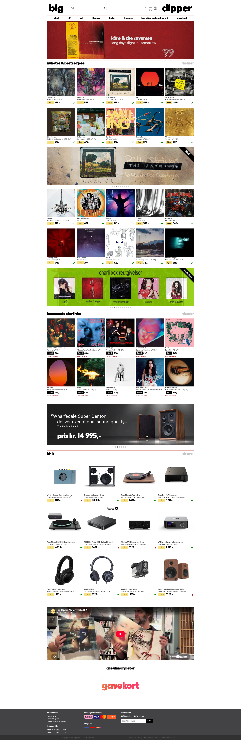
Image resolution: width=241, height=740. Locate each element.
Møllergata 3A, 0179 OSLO (58, 721)
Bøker (112, 18)
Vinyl (56, 18)
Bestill (50, 353)
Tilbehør (96, 18)
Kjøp (50, 102)
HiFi (69, 18)
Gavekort (182, 18)
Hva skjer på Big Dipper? (154, 18)
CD (81, 18)
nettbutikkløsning (148, 737)
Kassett (128, 18)
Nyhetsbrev (126, 712)
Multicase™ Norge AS (168, 737)
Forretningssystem (134, 737)
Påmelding (127, 716)
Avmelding (140, 716)
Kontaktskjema (53, 718)
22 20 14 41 (52, 716)
